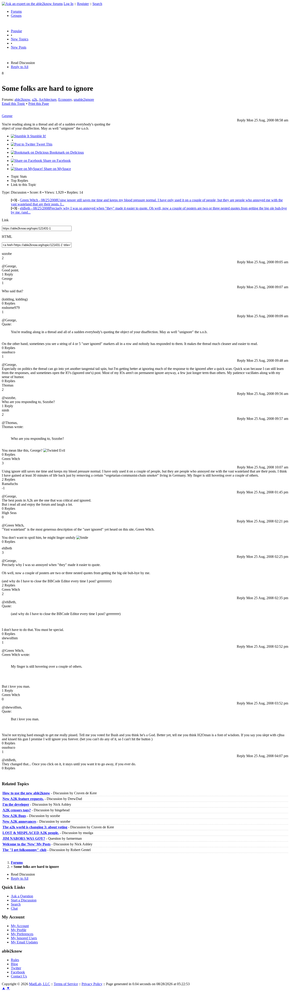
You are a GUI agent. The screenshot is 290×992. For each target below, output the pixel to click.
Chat (14, 908)
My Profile (18, 930)
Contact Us (19, 976)
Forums (16, 11)
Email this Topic (13, 104)
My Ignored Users (24, 938)
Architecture (47, 99)
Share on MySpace (57, 169)
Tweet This (43, 144)
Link (5, 220)
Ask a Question (22, 896)
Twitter (16, 968)
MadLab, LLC (39, 984)
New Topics (19, 39)
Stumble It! (37, 136)
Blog (14, 964)
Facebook (18, 972)
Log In (68, 4)
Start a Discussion (23, 900)
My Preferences (22, 934)
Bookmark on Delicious (66, 152)
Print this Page (38, 104)
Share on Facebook (56, 160)
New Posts (18, 47)
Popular (16, 31)
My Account (20, 926)
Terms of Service (66, 984)
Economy (65, 99)
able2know (22, 99)
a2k (34, 99)
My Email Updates (24, 942)
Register (83, 4)
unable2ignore (84, 99)
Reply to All (19, 67)
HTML (7, 237)
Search (97, 4)
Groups (16, 15)
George (7, 116)
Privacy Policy (92, 984)
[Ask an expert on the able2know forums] (32, 4)
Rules (15, 960)
